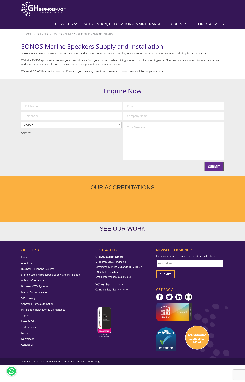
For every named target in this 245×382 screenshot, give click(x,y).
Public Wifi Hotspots (32, 280)
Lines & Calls (211, 24)
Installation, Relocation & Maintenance (122, 24)
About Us (26, 263)
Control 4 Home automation (37, 304)
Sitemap (27, 361)
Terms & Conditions (74, 361)
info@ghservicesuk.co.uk (117, 276)
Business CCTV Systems (34, 286)
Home (28, 34)
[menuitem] (69, 23)
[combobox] (26, 133)
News (24, 333)
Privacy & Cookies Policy (47, 361)
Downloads (27, 339)
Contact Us (27, 344)
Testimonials (28, 327)
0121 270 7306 (109, 271)
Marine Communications (35, 292)
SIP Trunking (28, 298)
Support (179, 24)
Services (64, 24)
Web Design (94, 361)
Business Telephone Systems (37, 269)
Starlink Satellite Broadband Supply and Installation (50, 274)
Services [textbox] (26, 133)
